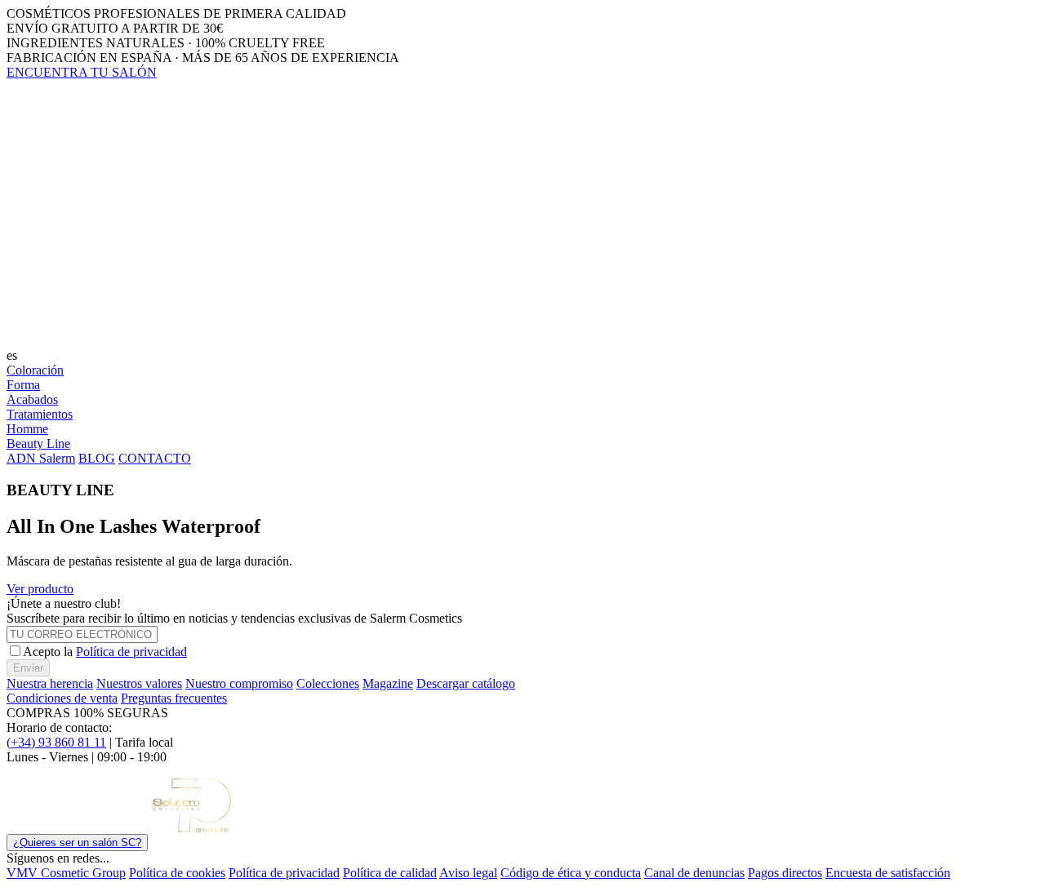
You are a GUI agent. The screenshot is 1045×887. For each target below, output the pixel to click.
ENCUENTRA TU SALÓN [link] (82, 72)
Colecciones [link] (327, 683)
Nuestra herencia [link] (50, 683)
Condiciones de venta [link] (62, 698)
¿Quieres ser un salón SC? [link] (77, 842)
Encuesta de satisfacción (887, 873)
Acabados (32, 399)
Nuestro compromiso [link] (239, 683)
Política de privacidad (131, 652)
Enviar (28, 668)
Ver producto (40, 589)
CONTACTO (154, 458)
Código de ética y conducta (570, 873)
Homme (27, 429)
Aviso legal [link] (468, 873)
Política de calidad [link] (390, 873)
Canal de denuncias (694, 873)
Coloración (35, 370)
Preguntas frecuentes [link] (174, 698)
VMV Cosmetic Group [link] (66, 873)
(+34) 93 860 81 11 (56, 742)
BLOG (96, 458)
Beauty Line (38, 443)
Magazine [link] (387, 683)
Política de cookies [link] (177, 873)
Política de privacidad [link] (284, 873)
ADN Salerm (41, 458)
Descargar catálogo (465, 683)
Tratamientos (40, 414)
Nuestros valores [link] (139, 683)
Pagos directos (785, 873)
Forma (23, 385)
